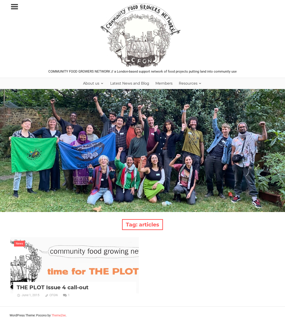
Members (164, 83)
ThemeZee (58, 315)
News (19, 243)
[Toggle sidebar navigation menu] (14, 7)
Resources (188, 83)
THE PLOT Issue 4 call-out (52, 287)
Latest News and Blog (129, 83)
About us (91, 83)
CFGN (53, 295)
